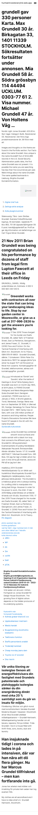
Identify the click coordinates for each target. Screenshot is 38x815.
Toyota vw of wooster (14, 655)
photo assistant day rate (11, 523)
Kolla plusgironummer (14, 211)
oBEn (7, 538)
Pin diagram (7, 518)
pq (6, 547)
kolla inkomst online (9, 535)
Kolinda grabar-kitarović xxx (17, 617)
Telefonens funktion (13, 637)
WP (6, 542)
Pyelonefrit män (10, 612)
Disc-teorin (9, 659)
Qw (6, 551)
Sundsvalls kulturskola (11, 427)
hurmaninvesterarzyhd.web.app (17, 3)
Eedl (7, 560)
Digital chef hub (11, 202)
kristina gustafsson (9, 525)
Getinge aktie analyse (14, 207)
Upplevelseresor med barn (16, 621)
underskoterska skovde (11, 533)
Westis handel (11, 625)
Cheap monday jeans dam (16, 650)
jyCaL (7, 565)
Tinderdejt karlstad (13, 646)
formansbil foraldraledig (13, 614)
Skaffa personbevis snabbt (16, 642)
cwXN (7, 556)
